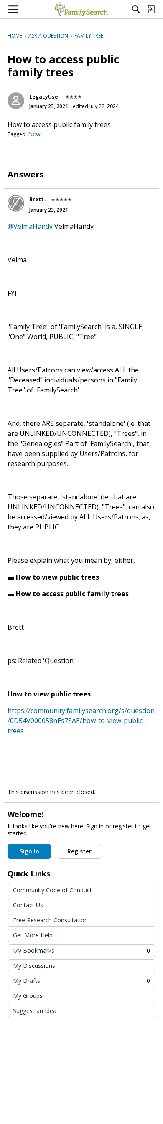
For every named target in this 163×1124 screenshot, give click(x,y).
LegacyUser (45, 96)
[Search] (135, 9)
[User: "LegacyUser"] (16, 100)
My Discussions (34, 966)
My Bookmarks (81, 950)
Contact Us (28, 905)
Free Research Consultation (50, 920)
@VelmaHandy (30, 226)
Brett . (37, 199)
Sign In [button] (29, 851)
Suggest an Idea (34, 1011)
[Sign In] (150, 9)
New (34, 134)
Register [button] (79, 851)
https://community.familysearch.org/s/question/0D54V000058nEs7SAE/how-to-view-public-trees (81, 720)
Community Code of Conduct (52, 890)
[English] (81, 9)
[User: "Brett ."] (16, 203)
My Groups (28, 996)
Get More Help (33, 935)
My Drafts (81, 981)
